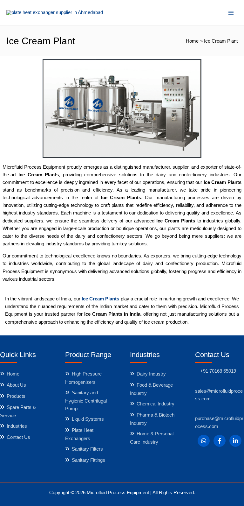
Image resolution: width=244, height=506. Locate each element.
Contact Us (18, 437)
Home (13, 373)
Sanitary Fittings (88, 460)
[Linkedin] (235, 441)
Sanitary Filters (87, 449)
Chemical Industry (155, 403)
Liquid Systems (88, 419)
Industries (17, 426)
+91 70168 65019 (218, 371)
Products (16, 396)
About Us (16, 385)
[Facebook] (220, 441)
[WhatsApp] (204, 441)
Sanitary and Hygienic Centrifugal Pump (86, 400)
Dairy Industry (151, 373)
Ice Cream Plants (100, 298)
